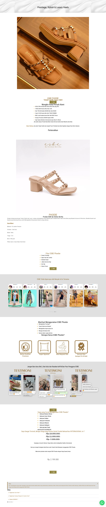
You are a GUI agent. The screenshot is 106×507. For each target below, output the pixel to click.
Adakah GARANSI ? (13, 499)
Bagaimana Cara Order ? (14, 492)
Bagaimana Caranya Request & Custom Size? (19, 496)
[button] (53, 492)
